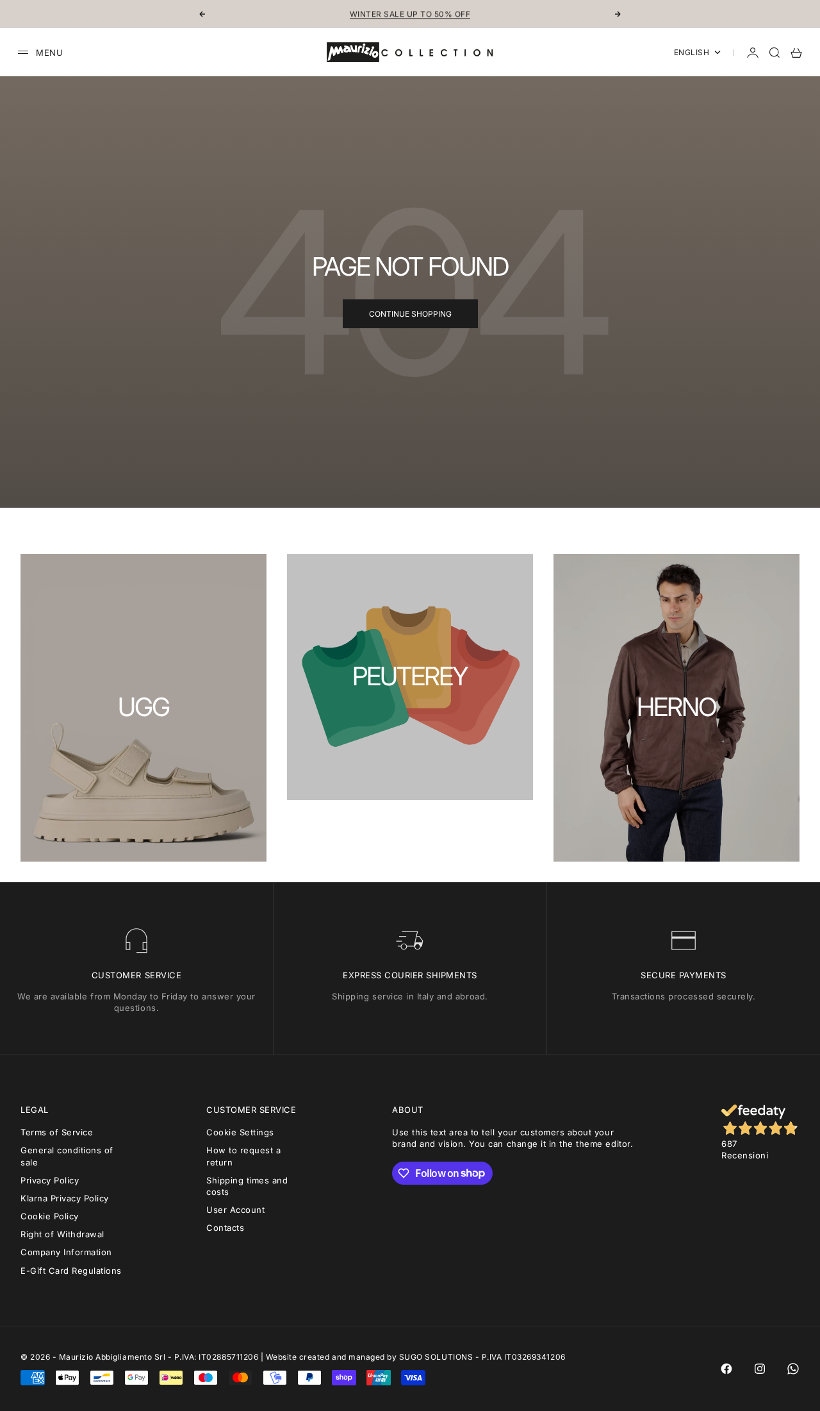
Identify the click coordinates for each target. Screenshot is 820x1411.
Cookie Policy (49, 1216)
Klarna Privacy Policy (64, 1198)
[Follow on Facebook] (726, 1368)
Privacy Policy (49, 1180)
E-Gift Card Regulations (71, 1270)
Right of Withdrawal (62, 1234)
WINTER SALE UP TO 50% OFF (410, 14)
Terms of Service (56, 1132)
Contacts (225, 1228)
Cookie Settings (240, 1132)
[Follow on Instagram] (759, 1368)
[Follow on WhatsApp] (793, 1368)
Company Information (66, 1252)
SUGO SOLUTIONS (436, 1357)
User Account (235, 1210)
